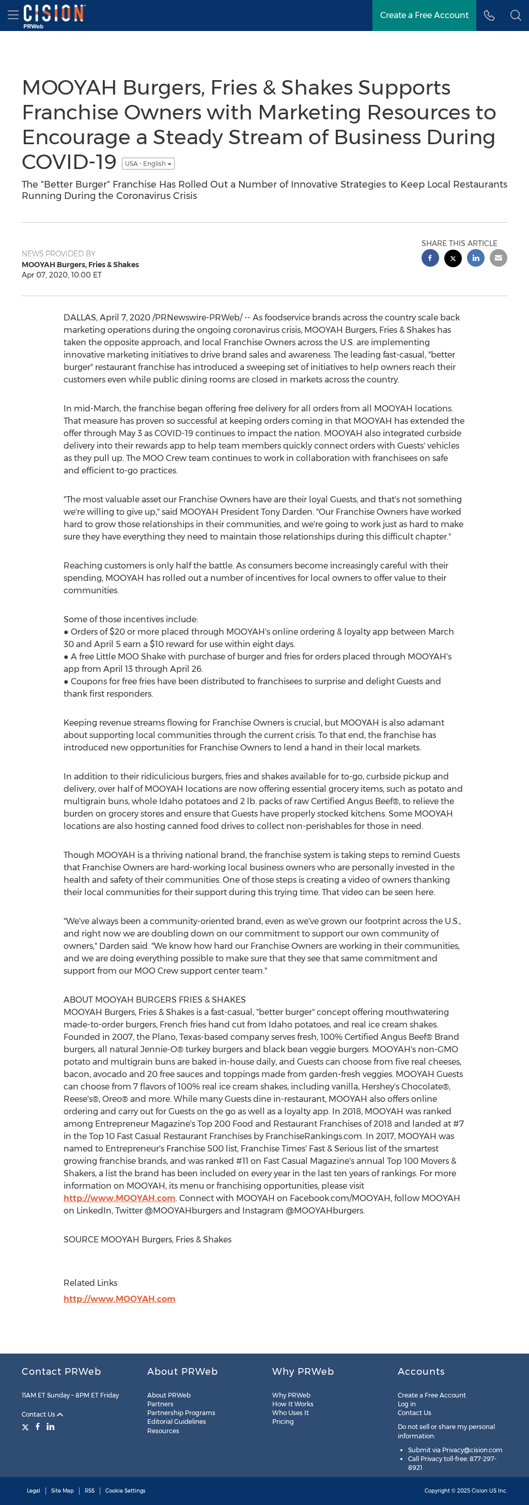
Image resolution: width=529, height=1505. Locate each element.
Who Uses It (290, 1413)
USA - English (146, 163)
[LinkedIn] (50, 1426)
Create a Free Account (432, 1395)
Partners (160, 1404)
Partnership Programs (181, 1413)
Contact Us (39, 1414)
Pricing (283, 1421)
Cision (480, 1490)
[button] (516, 15)
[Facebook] (37, 1426)
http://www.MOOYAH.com (120, 1198)
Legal (33, 1490)
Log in (407, 1404)
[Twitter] (27, 1426)
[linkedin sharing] (476, 259)
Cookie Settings (125, 1490)
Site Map (62, 1490)
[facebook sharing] (430, 259)
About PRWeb (169, 1395)
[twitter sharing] (453, 260)
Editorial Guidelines (176, 1421)
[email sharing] (498, 259)
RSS (90, 1490)
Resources (163, 1431)
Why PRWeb (291, 1395)
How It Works (293, 1404)
